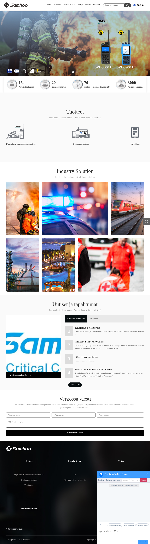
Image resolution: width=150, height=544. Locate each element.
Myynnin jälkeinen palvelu (75, 480)
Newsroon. (94, 319)
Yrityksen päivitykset (76, 319)
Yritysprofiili (11, 540)
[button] (73, 72)
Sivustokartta (24, 540)
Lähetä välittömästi (75, 433)
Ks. (75, 475)
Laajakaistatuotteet (29, 480)
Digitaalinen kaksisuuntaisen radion (29, 475)
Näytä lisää (75, 384)
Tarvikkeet (28, 485)
